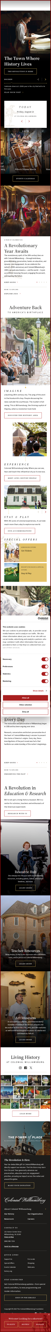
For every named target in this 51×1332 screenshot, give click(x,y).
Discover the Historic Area (23, 415)
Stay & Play (26, 573)
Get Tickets (26, 550)
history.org (8, 1271)
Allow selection (25, 705)
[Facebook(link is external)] (25, 1068)
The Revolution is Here (20, 71)
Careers (31, 1219)
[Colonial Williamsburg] (25, 1203)
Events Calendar (25, 178)
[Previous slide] (22, 121)
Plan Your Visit (12, 92)
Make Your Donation (19, 1185)
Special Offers (9, 1263)
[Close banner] (48, 1314)
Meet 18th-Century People (22, 478)
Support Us (8, 1259)
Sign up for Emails (25, 1297)
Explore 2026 (11, 294)
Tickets (11, 1324)
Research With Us (17, 813)
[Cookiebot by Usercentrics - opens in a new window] (38, 618)
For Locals (31, 1259)
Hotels (25, 1324)
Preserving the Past (15, 774)
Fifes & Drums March (25, 169)
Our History (9, 1214)
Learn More (25, 888)
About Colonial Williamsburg (17, 1209)
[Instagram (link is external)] (20, 1068)
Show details (38, 691)
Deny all (25, 712)
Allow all (25, 698)
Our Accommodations (20, 531)
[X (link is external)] (31, 1068)
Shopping (31, 1263)
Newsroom (9, 1219)
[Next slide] (45, 79)
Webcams (31, 1267)
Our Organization (35, 1214)
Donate (40, 1324)
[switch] (45, 666)
